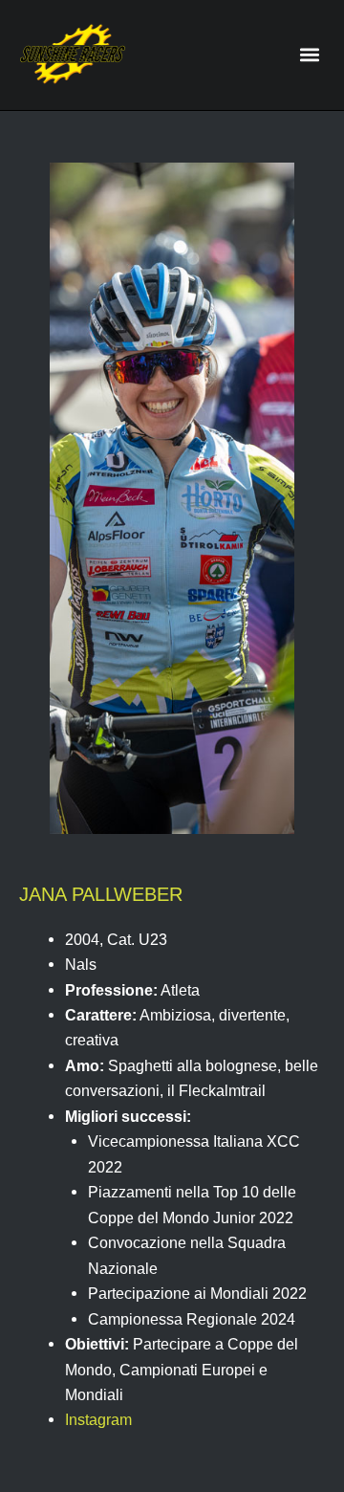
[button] (309, 55)
